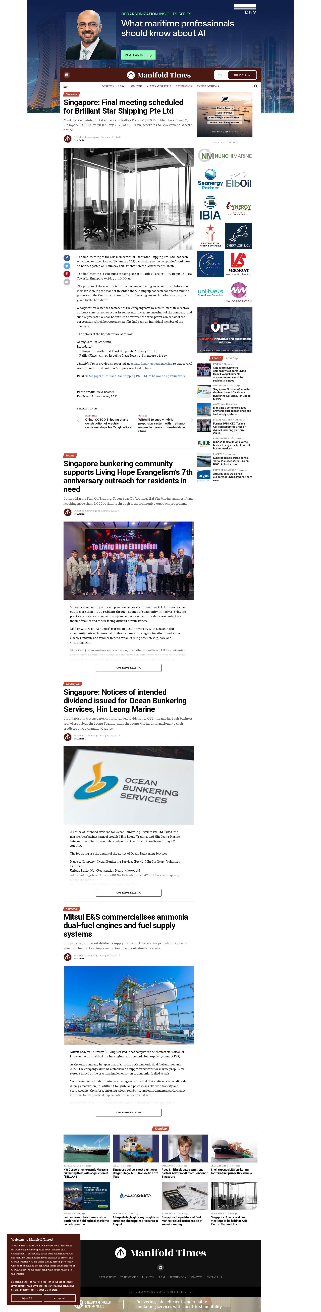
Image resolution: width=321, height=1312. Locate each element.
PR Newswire (129, 1277)
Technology (184, 86)
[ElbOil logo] (238, 192)
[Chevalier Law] (238, 248)
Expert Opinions (208, 86)
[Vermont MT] (238, 276)
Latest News (107, 1277)
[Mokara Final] (210, 276)
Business (108, 86)
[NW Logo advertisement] (238, 304)
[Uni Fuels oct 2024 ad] (210, 304)
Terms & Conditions (48, 1289)
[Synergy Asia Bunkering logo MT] (238, 220)
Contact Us (214, 1277)
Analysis (136, 86)
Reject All (27, 1298)
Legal (122, 86)
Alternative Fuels (159, 86)
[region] (43, 1269)
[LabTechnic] (224, 351)
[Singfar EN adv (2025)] (224, 165)
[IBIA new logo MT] (210, 220)
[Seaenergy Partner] (210, 192)
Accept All (60, 1298)
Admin (80, 140)
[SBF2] (224, 136)
